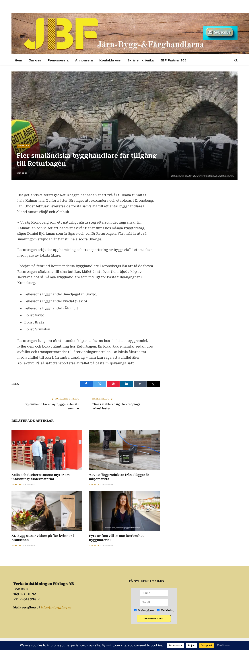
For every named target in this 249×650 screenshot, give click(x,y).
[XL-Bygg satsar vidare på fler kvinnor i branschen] (46, 511)
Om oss (35, 60)
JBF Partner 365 (173, 60)
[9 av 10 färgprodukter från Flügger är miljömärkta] (124, 450)
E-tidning (167, 610)
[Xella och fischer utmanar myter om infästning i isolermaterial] (46, 450)
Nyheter (23, 145)
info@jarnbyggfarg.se (56, 607)
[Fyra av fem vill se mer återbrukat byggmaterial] (124, 511)
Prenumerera (58, 60)
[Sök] (236, 60)
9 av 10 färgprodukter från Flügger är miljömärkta (119, 477)
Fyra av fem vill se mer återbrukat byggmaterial (116, 538)
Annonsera (84, 60)
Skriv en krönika (140, 60)
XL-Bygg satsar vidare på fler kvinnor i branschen (42, 538)
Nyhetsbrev (146, 610)
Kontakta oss (110, 60)
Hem (18, 60)
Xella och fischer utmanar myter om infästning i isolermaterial (40, 477)
